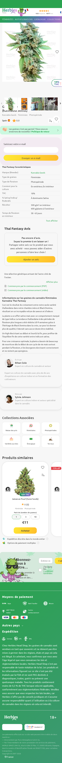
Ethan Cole (21, 362)
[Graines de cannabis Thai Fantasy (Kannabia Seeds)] (31, 55)
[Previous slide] (1, 103)
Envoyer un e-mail (31, 158)
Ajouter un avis (31, 259)
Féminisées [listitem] (7, 19)
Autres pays (11, 625)
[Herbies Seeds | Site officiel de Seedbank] (16, 11)
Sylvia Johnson (23, 396)
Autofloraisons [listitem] (24, 19)
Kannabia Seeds (38, 172)
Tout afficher (52, 220)
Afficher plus (52, 282)
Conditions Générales (48, 572)
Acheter (25, 530)
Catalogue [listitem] (40, 19)
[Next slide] (60, 103)
